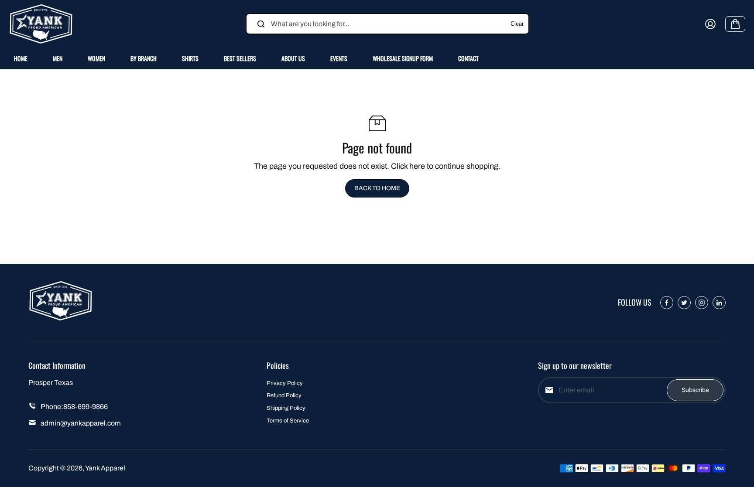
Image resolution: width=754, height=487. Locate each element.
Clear (517, 23)
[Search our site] (261, 23)
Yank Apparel (105, 468)
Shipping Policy (286, 408)
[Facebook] (666, 302)
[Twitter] (684, 302)
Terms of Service (288, 421)
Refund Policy (284, 395)
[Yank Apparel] (41, 24)
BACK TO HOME (377, 188)
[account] (710, 24)
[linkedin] (719, 302)
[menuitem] (21, 58)
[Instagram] (701, 302)
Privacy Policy (285, 383)
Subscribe (695, 390)
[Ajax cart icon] (735, 24)
